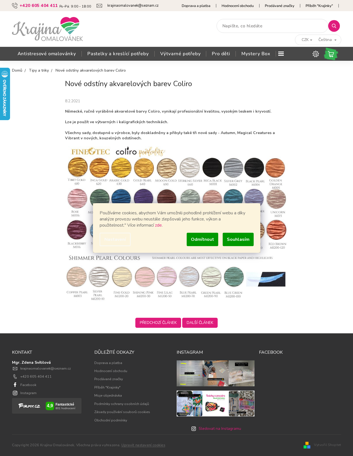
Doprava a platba (196, 5)
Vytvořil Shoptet (327, 444)
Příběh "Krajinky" (319, 5)
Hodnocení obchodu (238, 5)
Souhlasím (238, 239)
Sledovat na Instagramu (220, 428)
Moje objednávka (108, 395)
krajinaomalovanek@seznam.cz (45, 368)
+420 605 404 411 (36, 376)
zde (158, 225)
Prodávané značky (279, 5)
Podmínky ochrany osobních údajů (121, 403)
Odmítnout (202, 239)
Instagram (28, 392)
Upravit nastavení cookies (143, 445)
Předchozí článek (158, 322)
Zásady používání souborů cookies (122, 411)
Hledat (336, 25)
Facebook (28, 384)
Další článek (200, 322)
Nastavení (115, 239)
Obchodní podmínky (110, 420)
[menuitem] (47, 54)
